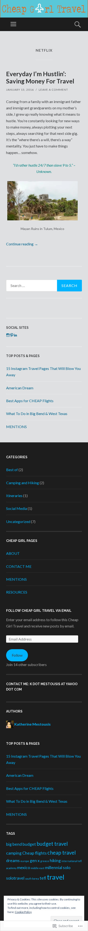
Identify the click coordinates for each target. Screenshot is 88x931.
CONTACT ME (18, 566)
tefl (43, 878)
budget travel (52, 844)
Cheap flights (34, 853)
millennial (53, 867)
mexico (23, 867)
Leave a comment (53, 89)
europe (24, 861)
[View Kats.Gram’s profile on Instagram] (8, 335)
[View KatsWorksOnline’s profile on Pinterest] (12, 335)
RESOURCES (16, 592)
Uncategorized (18, 521)
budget (29, 844)
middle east (37, 868)
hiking (55, 860)
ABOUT (13, 553)
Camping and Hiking (22, 482)
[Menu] (13, 24)
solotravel (15, 878)
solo (66, 867)
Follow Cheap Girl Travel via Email (39, 610)
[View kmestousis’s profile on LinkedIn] (15, 335)
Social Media (16, 508)
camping (14, 853)
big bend (14, 844)
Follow (17, 655)
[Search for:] (44, 285)
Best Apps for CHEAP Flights (30, 400)
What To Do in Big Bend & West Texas (36, 413)
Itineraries (14, 495)
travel (55, 877)
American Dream (19, 388)
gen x (35, 860)
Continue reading (22, 244)
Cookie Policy (23, 912)
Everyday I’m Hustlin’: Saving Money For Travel (40, 77)
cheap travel (61, 852)
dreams (13, 860)
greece (44, 861)
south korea (32, 878)
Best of (12, 469)
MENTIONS (16, 426)
